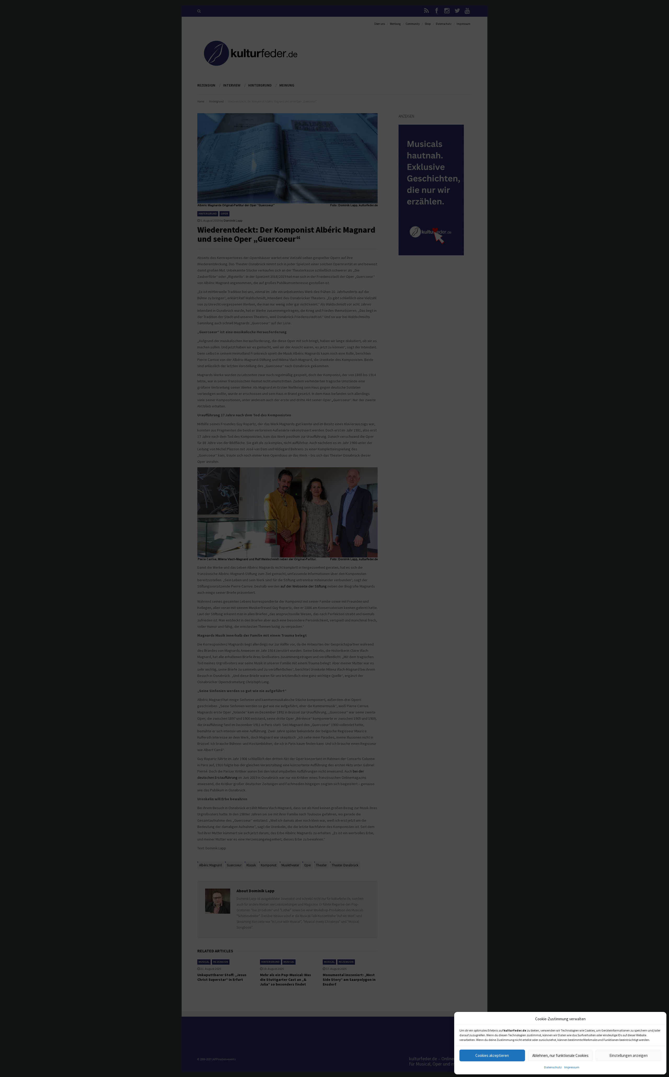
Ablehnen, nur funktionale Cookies (560, 1055)
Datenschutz (553, 1067)
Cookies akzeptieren (492, 1055)
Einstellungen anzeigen (628, 1055)
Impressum (571, 1067)
